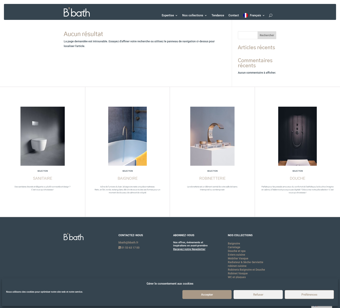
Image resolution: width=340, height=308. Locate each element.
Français (255, 15)
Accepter (207, 294)
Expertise (168, 15)
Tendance (218, 15)
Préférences (309, 294)
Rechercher (267, 35)
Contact (233, 15)
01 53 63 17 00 (130, 247)
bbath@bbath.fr (128, 242)
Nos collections (192, 15)
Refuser (258, 294)
